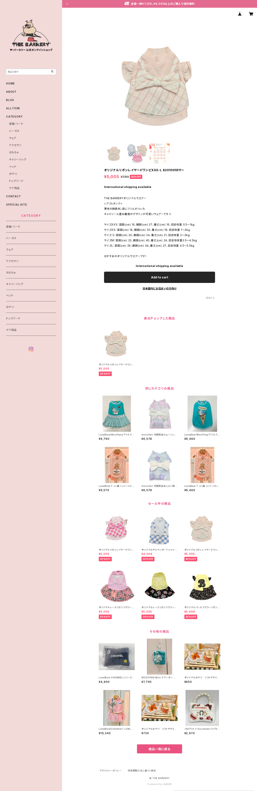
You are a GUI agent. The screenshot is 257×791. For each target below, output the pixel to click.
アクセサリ (15, 145)
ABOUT (11, 91)
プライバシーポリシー (111, 770)
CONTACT (13, 196)
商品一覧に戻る (159, 749)
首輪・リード (16, 123)
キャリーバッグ (17, 159)
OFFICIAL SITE (16, 204)
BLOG (10, 100)
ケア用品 (14, 188)
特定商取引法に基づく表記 (142, 770)
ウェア (12, 138)
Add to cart (159, 277)
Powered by (155, 784)
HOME (10, 83)
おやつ (13, 173)
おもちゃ (14, 152)
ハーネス (14, 130)
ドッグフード (16, 180)
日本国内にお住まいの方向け (159, 288)
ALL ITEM (13, 108)
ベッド (12, 166)
